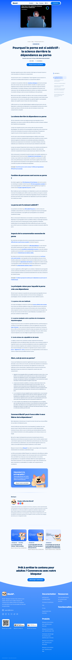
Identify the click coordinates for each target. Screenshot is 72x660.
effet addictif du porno (29, 208)
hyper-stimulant (15, 327)
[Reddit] (14, 614)
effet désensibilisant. (34, 245)
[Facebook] (3, 614)
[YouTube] (11, 614)
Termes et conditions (47, 602)
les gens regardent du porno (24, 187)
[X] (9, 614)
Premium (41, 3)
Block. (15, 3)
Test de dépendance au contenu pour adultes (63, 599)
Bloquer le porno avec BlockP (36, 64)
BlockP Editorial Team (16, 548)
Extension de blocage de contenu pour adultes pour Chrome (47, 635)
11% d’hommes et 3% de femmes (29, 182)
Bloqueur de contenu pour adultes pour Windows (47, 642)
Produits (31, 3)
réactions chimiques (32, 83)
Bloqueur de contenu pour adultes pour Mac (47, 649)
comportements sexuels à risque (24, 265)
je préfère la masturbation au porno (30, 249)
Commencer (55, 3)
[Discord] (17, 614)
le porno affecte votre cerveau (40, 304)
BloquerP (25, 448)
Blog (37, 3)
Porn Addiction (14, 542)
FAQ (43, 605)
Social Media (21, 542)
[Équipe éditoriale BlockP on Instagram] (18, 503)
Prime (43, 608)
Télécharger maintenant (36, 579)
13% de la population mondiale (38, 184)
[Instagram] (6, 614)
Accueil (29, 41)
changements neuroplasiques (34, 156)
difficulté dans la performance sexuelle (20, 242)
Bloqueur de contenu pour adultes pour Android (47, 624)
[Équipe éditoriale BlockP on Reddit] (22, 503)
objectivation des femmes (26, 261)
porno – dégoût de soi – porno (18, 349)
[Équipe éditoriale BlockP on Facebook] (20, 503)
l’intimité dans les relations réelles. (26, 252)
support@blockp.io (9, 610)
